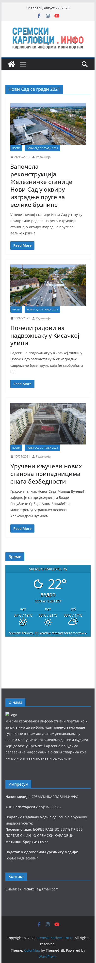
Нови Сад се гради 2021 (42, 148)
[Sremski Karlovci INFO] (11, 64)
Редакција (43, 157)
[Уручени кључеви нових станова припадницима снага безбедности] (48, 423)
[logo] (11, 715)
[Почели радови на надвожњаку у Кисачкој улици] (48, 285)
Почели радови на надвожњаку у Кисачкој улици (44, 335)
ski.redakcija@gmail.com (38, 889)
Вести (16, 148)
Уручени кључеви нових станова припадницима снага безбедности (46, 473)
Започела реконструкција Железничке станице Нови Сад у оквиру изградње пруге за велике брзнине (41, 185)
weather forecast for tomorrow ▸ (48, 633)
